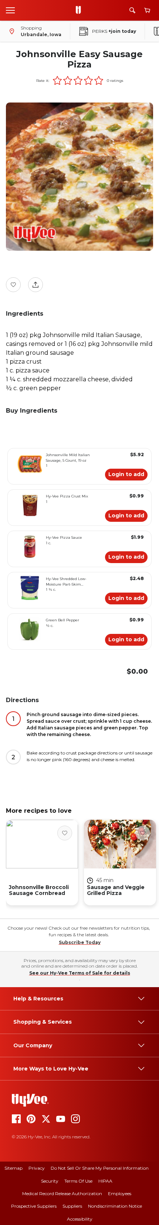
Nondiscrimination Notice (115, 1206)
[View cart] (147, 10)
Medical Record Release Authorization (62, 1193)
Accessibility (79, 1219)
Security (49, 1181)
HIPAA (105, 1181)
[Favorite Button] (13, 285)
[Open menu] (10, 10)
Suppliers (72, 1206)
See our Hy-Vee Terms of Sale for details (79, 973)
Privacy (36, 1168)
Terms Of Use (78, 1181)
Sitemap (13, 1168)
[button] (57, 80)
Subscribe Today (80, 942)
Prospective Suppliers (34, 1206)
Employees (119, 1193)
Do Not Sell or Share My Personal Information (100, 1168)
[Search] (132, 10)
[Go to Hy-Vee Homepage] (80, 10)
